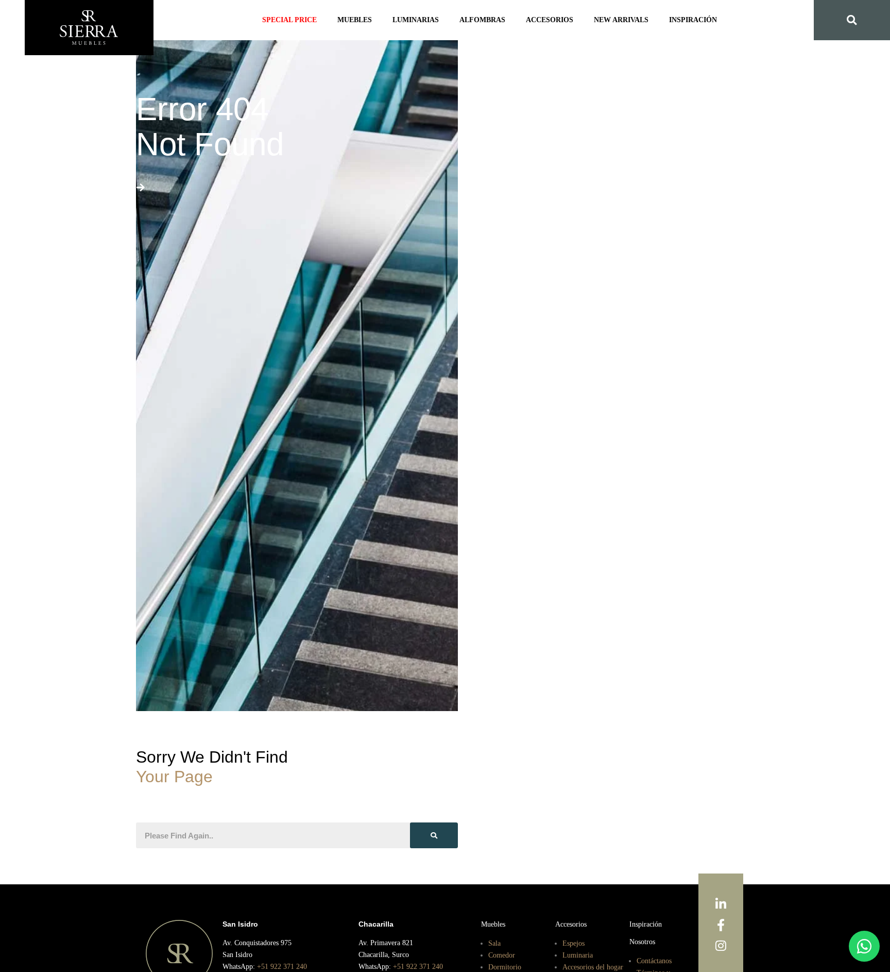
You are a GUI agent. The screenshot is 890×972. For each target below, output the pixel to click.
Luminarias (420, 20)
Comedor (503, 954)
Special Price (301, 20)
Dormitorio (505, 966)
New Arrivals (613, 20)
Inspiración (681, 20)
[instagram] (721, 946)
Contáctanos (657, 959)
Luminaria (578, 954)
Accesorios (546, 20)
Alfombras (482, 20)
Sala (495, 942)
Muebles (362, 20)
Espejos (574, 942)
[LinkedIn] (721, 904)
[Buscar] (434, 835)
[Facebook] (721, 925)
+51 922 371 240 (286, 966)
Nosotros (644, 941)
